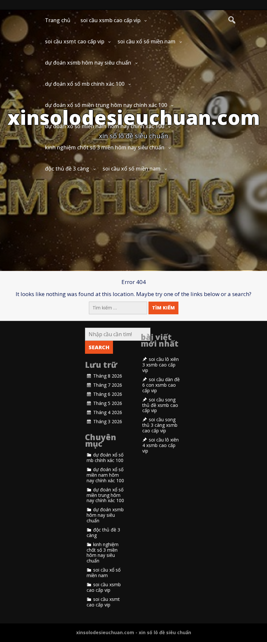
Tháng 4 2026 (107, 412)
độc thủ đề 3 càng (67, 168)
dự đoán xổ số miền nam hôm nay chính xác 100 (104, 126)
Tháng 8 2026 (107, 376)
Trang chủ (57, 20)
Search (99, 347)
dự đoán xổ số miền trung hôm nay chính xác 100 (106, 105)
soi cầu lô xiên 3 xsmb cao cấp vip (160, 364)
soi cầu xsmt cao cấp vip (74, 41)
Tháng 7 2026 (107, 385)
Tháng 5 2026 (107, 403)
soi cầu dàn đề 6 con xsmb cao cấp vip (161, 385)
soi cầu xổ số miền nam (147, 41)
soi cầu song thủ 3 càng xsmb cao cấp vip (159, 425)
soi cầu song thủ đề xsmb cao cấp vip (160, 405)
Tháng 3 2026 (107, 422)
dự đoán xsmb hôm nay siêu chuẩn (88, 62)
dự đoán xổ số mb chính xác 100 (84, 83)
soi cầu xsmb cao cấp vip (110, 20)
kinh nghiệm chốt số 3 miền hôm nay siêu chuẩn (104, 147)
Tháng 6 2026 (107, 394)
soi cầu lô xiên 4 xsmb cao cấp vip (160, 445)
